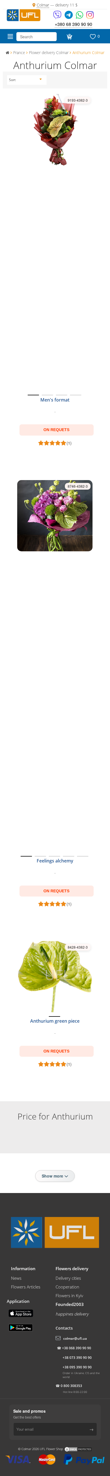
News (16, 1278)
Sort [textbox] (12, 79)
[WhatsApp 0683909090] (80, 16)
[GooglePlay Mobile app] (21, 1327)
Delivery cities (68, 1278)
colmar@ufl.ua (75, 1338)
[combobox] (25, 80)
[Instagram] (90, 16)
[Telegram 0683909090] (69, 16)
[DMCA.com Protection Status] (78, 1449)
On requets (56, 429)
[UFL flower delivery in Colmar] (23, 14)
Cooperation (67, 1287)
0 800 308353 (71, 1385)
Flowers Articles (25, 1287)
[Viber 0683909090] (57, 16)
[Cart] (69, 36)
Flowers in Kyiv (69, 1295)
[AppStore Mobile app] (21, 1313)
